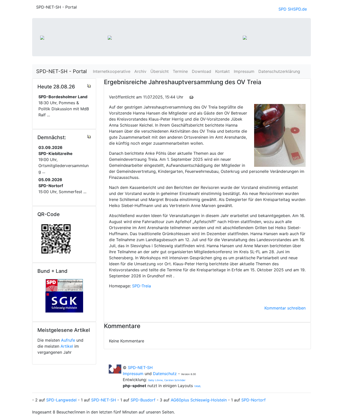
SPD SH (285, 9)
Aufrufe (68, 340)
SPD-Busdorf (143, 399)
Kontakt (222, 71)
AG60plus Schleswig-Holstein (199, 399)
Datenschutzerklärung (279, 71)
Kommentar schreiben (285, 307)
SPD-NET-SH (140, 367)
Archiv (140, 71)
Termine (180, 71)
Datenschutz (165, 373)
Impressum (244, 71)
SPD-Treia (141, 285)
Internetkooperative (111, 71)
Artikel (67, 346)
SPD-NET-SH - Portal (61, 71)
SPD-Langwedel (61, 399)
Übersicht (159, 71)
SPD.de (300, 9)
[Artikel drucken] (191, 96)
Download (201, 71)
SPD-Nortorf (253, 399)
